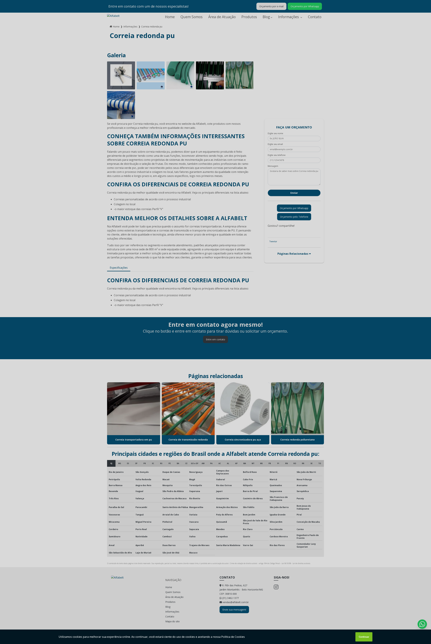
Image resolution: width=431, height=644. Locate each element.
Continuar (364, 637)
